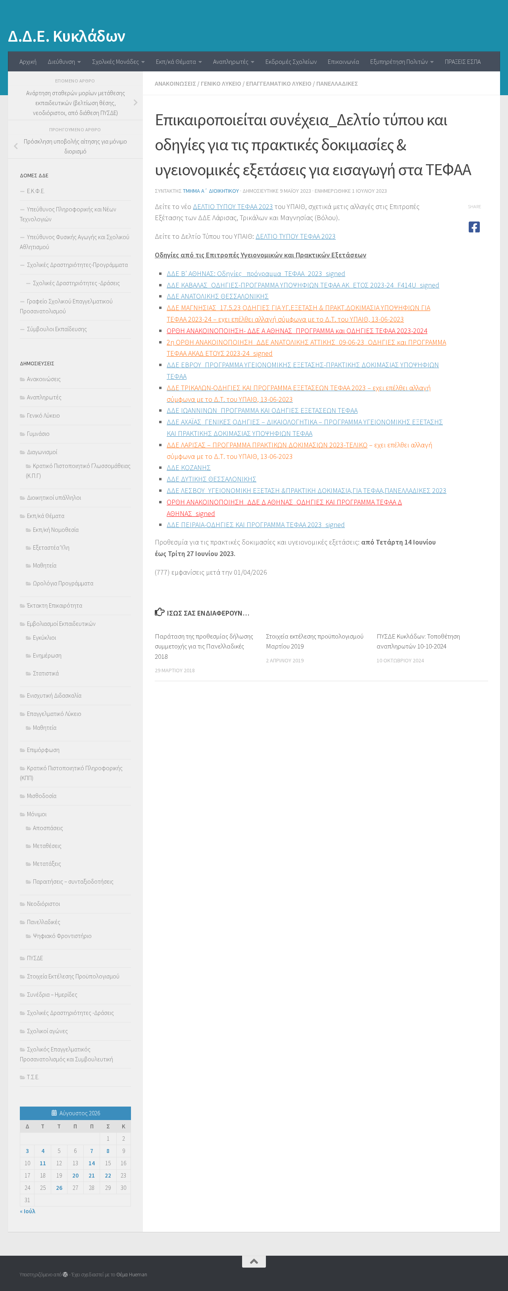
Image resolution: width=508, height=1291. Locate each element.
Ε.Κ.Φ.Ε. (36, 191)
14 (92, 1163)
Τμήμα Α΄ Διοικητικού (211, 190)
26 (59, 1187)
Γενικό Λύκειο (221, 83)
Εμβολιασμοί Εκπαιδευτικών (61, 623)
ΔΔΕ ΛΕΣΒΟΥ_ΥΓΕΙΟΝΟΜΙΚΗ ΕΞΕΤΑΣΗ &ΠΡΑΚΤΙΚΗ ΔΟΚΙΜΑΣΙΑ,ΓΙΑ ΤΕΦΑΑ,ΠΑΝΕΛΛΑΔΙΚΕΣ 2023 (306, 490)
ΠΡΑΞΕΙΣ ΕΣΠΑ (463, 61)
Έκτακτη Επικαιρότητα (54, 605)
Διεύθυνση (61, 61)
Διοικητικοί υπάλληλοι (54, 497)
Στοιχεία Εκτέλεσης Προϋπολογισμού (73, 976)
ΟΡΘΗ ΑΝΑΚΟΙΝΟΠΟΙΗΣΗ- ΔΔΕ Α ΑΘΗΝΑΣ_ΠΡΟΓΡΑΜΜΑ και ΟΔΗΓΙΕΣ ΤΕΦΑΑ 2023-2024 (297, 330)
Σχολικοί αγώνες (47, 1031)
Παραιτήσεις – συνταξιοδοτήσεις (73, 881)
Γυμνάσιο (38, 433)
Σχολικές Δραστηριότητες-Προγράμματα (77, 265)
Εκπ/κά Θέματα (176, 61)
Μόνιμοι (36, 814)
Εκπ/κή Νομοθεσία (56, 529)
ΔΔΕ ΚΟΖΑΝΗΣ (189, 467)
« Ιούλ (27, 1211)
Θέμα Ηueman (131, 1274)
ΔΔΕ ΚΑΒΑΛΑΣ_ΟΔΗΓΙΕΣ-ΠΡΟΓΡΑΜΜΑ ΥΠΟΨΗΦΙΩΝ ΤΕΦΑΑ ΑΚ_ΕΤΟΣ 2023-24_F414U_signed (303, 285)
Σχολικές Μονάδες (115, 61)
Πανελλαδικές (337, 83)
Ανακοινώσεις (175, 83)
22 (108, 1175)
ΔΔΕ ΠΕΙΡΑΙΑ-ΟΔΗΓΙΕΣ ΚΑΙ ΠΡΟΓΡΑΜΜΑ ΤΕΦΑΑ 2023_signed (256, 524)
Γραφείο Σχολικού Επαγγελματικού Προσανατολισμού (66, 306)
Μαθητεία (44, 565)
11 (43, 1163)
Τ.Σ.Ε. (33, 1077)
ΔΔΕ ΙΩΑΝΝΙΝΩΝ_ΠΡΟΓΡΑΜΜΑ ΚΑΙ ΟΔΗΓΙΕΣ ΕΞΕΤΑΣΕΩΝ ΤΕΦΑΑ (262, 410)
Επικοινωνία (343, 61)
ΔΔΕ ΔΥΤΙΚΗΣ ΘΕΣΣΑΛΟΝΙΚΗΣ (211, 478)
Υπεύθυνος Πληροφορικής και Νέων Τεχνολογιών (68, 214)
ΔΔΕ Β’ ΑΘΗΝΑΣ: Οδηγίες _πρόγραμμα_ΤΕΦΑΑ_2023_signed (256, 273)
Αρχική (28, 61)
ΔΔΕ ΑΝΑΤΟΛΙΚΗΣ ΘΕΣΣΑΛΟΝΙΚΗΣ (218, 296)
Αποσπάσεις (48, 828)
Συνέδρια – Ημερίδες (52, 994)
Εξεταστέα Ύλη (51, 547)
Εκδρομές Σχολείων (291, 61)
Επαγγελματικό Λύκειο (279, 83)
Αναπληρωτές (230, 61)
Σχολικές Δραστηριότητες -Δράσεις (76, 283)
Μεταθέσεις (47, 846)
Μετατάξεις (47, 863)
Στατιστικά (46, 673)
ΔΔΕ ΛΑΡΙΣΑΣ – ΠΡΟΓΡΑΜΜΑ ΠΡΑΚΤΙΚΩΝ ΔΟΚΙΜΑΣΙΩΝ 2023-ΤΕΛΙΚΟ (267, 444)
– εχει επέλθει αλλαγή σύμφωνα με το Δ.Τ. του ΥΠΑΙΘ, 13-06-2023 (308, 319)
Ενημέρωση (47, 655)
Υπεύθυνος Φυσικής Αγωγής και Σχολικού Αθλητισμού (74, 242)
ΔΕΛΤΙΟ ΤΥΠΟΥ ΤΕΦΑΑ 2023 (233, 206)
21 (92, 1175)
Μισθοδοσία (41, 796)
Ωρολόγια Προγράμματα (63, 583)
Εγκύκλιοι (44, 637)
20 (75, 1175)
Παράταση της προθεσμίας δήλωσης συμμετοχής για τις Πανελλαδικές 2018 (204, 646)
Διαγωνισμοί (42, 452)
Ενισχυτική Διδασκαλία (54, 695)
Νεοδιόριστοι (43, 903)
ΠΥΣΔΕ (35, 958)
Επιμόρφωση (43, 750)
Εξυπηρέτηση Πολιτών (399, 61)
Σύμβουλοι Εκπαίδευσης (57, 329)
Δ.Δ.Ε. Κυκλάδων (66, 35)
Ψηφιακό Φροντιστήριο (62, 936)
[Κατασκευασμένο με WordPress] (65, 1274)
